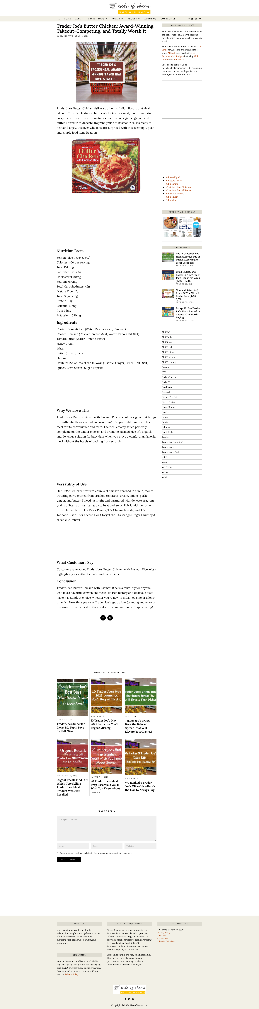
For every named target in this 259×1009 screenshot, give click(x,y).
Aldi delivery (172, 196)
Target (165, 437)
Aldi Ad (171, 53)
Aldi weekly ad (173, 177)
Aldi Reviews (168, 357)
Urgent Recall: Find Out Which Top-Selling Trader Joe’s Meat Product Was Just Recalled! (72, 787)
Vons (164, 462)
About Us (150, 19)
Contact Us (168, 19)
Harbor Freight (169, 397)
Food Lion (167, 387)
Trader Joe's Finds (171, 452)
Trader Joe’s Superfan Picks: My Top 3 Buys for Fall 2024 (71, 727)
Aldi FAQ (166, 332)
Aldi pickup (171, 200)
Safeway (166, 427)
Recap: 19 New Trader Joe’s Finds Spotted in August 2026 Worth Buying (188, 313)
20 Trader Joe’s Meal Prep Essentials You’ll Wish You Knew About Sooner (105, 786)
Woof (164, 477)
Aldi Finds (167, 337)
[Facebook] (189, 18)
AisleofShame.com (139, 1005)
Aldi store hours (174, 180)
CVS (164, 372)
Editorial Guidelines (166, 941)
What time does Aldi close (179, 187)
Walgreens (167, 467)
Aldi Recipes (177, 56)
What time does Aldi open (179, 190)
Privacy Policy (71, 974)
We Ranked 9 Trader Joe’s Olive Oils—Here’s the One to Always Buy (140, 786)
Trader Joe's (168, 447)
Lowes (165, 417)
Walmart (166, 472)
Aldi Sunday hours (175, 193)
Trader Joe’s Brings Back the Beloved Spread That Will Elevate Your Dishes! (138, 726)
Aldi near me (172, 183)
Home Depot (168, 407)
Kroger (132, 19)
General (166, 392)
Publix (116, 19)
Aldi (78, 19)
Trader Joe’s (96, 19)
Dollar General (169, 377)
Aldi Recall (167, 347)
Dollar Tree (167, 382)
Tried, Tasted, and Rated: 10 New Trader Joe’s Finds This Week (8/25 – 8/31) (188, 276)
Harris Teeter (168, 402)
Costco (165, 367)
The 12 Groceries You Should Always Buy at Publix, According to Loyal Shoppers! (188, 258)
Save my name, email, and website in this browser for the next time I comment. (96, 853)
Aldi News (179, 59)
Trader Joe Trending (172, 442)
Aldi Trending (169, 362)
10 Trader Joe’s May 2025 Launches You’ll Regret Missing (104, 724)
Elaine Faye (66, 36)
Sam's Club (167, 432)
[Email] (195, 18)
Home (67, 19)
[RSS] (192, 18)
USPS (164, 457)
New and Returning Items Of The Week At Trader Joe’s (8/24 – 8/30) (188, 294)
